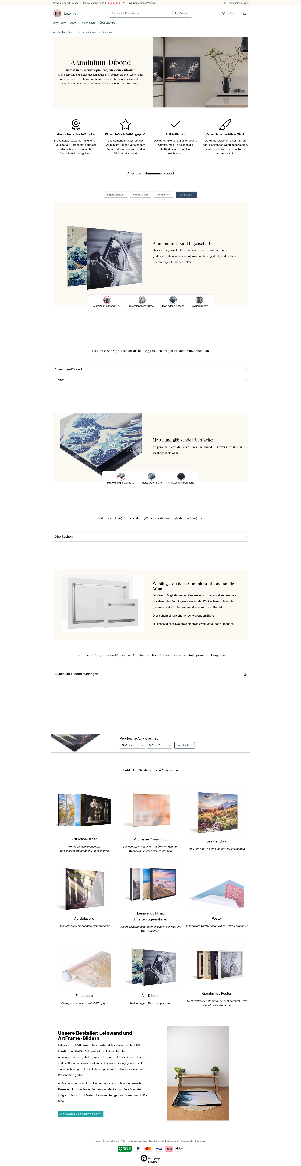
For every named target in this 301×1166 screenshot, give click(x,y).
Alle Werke (59, 22)
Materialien (88, 22)
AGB (123, 1141)
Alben (73, 22)
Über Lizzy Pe (107, 22)
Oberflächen (140, 194)
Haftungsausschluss (137, 1141)
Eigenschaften (115, 194)
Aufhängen (163, 194)
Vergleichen (186, 194)
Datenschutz (187, 1141)
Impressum (200, 1141)
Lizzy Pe (70, 13)
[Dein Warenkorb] (244, 13)
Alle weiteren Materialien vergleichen (80, 1113)
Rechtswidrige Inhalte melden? (164, 1141)
